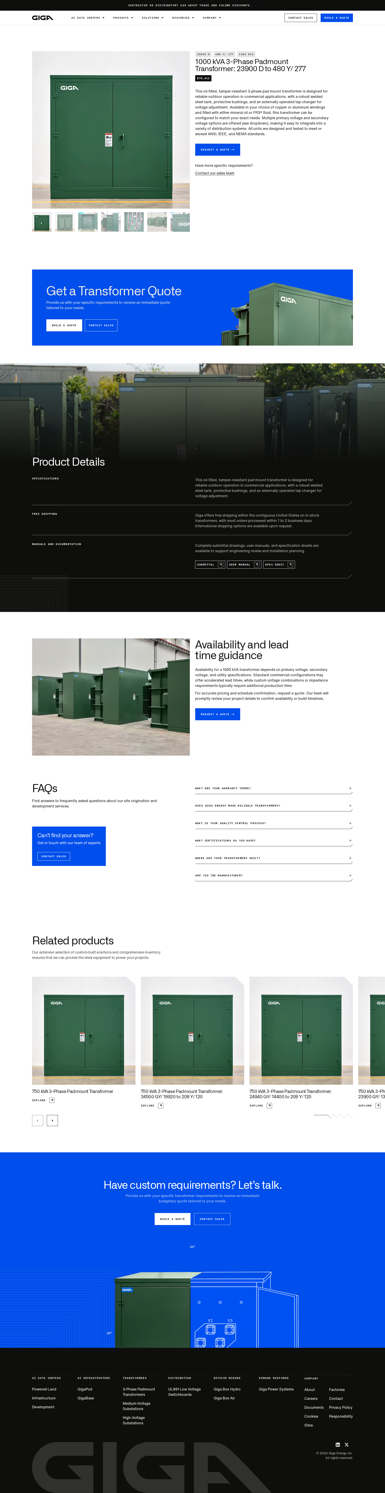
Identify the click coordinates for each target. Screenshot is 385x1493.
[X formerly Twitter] (346, 1444)
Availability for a (209, 669)
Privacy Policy (340, 1407)
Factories (337, 1389)
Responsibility (341, 1416)
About (309, 1389)
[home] (42, 18)
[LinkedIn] (337, 1444)
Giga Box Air (224, 1398)
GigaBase (86, 1398)
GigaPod (85, 1389)
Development (43, 1407)
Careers (310, 1398)
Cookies (311, 1416)
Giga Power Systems (276, 1389)
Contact (336, 1398)
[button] (89, 18)
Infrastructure (43, 1398)
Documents (314, 1407)
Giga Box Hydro (227, 1389)
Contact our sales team (214, 173)
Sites (308, 1425)
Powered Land (44, 1389)
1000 (227, 669)
